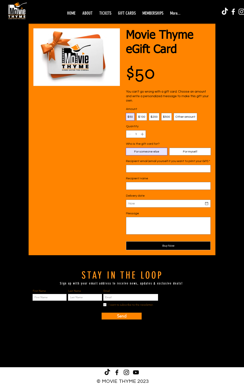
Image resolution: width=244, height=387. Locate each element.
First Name (39, 290)
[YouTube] (136, 372)
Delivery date (135, 195)
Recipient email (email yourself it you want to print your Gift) (168, 161)
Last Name (74, 290)
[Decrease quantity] (129, 134)
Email (107, 290)
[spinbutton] (136, 134)
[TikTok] (225, 12)
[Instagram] (126, 372)
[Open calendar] (206, 203)
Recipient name (137, 178)
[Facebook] (233, 12)
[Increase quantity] (142, 134)
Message (132, 213)
